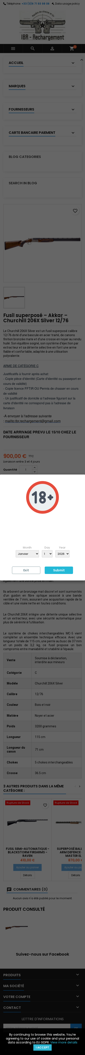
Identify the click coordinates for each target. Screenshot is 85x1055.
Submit (59, 570)
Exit (26, 570)
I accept (42, 1047)
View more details (63, 1042)
